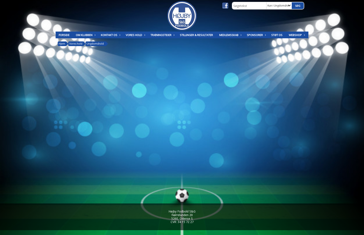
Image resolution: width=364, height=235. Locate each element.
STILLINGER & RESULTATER (196, 35)
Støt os (276, 35)
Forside (64, 35)
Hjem (62, 43)
